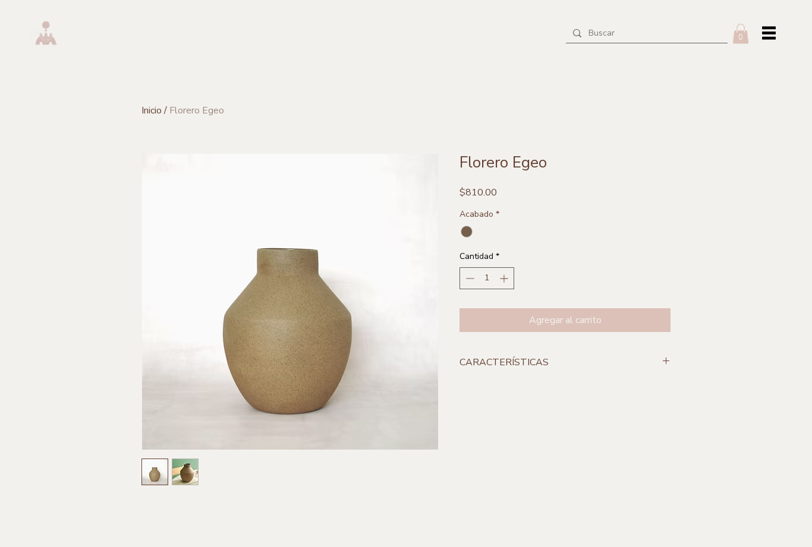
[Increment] (505, 278)
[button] (740, 33)
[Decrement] (468, 278)
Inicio (151, 110)
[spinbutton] (487, 278)
